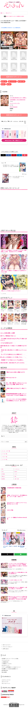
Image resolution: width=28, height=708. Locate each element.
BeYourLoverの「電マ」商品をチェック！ (14, 140)
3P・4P (4, 81)
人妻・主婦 (22, 81)
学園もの (3, 476)
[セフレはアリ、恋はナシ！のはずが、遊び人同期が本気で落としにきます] (11, 538)
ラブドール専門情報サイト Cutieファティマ (11, 667)
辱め (9, 84)
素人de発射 (4, 672)
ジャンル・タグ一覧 (5, 451)
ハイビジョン (13, 81)
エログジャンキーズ (6, 679)
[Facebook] (8, 155)
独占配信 (3, 478)
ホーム (3, 13)
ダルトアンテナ (5, 681)
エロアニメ (9, 13)
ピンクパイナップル (15, 103)
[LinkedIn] (19, 155)
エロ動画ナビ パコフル (6, 663)
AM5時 (4, 547)
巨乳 (4, 84)
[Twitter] (3, 155)
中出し (3, 471)
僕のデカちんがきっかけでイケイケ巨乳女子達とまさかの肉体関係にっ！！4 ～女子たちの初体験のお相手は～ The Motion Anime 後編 (17, 598)
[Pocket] (24, 155)
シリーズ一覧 (4, 459)
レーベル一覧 (4, 453)
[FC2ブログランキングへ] (11, 691)
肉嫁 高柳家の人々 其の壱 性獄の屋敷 (10, 311)
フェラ (16, 474)
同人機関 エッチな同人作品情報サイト (10, 668)
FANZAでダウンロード (15, 77)
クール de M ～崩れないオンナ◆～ (15, 580)
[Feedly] (20, 554)
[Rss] (2, 436)
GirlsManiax (21, 530)
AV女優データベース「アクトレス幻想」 (10, 658)
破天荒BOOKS (5, 670)
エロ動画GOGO (5, 662)
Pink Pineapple (13, 107)
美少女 (16, 471)
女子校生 (3, 474)
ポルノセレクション (6, 683)
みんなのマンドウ (5, 665)
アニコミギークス (5, 660)
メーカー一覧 (4, 456)
